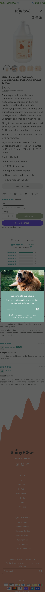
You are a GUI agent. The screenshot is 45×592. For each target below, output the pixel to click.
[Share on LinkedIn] (20, 193)
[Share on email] (31, 193)
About (22, 502)
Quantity (5, 212)
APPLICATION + (22, 186)
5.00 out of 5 (29, 245)
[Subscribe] (40, 571)
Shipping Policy (22, 535)
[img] (5, 343)
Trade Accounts (22, 526)
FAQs (22, 498)
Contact (22, 507)
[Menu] (4, 10)
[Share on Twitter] (15, 193)
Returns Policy (22, 540)
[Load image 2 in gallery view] (14, 68)
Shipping (5, 90)
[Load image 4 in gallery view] (30, 68)
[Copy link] (36, 193)
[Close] (41, 272)
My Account (22, 522)
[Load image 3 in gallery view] (22, 68)
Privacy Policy (22, 544)
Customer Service (22, 531)
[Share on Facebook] (10, 193)
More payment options (11, 227)
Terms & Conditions (22, 549)
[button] (7, 199)
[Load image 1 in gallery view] (7, 68)
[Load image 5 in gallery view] (38, 68)
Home (22, 480)
